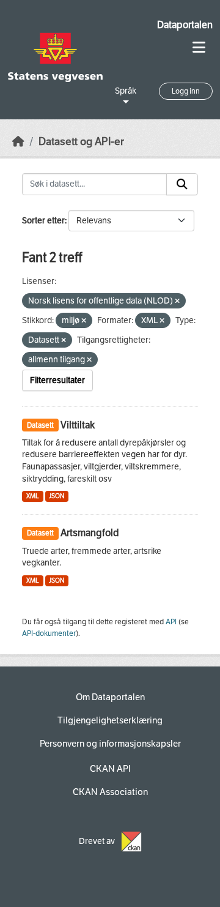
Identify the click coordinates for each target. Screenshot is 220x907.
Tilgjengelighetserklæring (110, 720)
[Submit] (182, 184)
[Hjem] (18, 141)
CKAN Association (110, 791)
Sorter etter (43, 220)
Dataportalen (185, 25)
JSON (56, 496)
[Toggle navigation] (199, 47)
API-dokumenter (49, 633)
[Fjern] (177, 301)
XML (32, 496)
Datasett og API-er (81, 141)
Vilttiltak (78, 425)
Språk (125, 91)
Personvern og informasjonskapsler (110, 743)
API (171, 622)
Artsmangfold (90, 533)
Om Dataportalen (110, 697)
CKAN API (110, 768)
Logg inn (186, 91)
